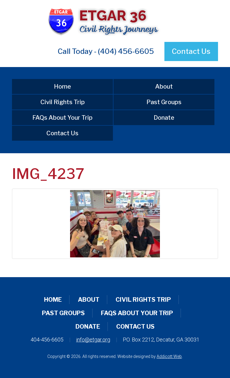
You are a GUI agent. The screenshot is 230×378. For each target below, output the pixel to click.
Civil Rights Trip (62, 102)
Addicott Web (169, 356)
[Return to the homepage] (114, 21)
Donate (164, 117)
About (164, 86)
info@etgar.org (93, 339)
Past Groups (163, 102)
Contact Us (191, 51)
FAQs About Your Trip (62, 117)
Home (62, 86)
